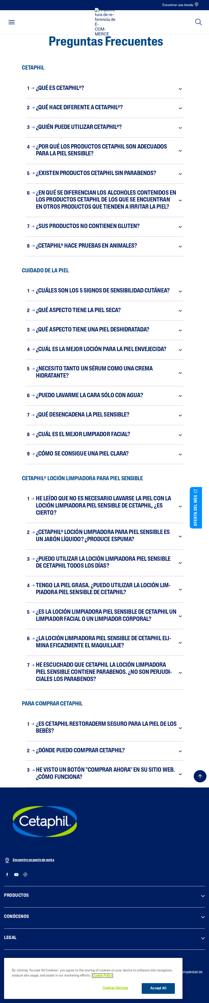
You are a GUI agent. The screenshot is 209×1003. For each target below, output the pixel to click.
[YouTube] (16, 874)
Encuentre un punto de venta (33, 860)
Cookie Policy (102, 975)
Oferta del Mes (196, 510)
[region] (93, 978)
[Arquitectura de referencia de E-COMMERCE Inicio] (106, 22)
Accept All (158, 988)
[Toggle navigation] (11, 22)
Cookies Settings (115, 988)
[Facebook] (7, 874)
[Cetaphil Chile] (45, 821)
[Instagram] (25, 874)
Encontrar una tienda (177, 5)
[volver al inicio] (200, 776)
